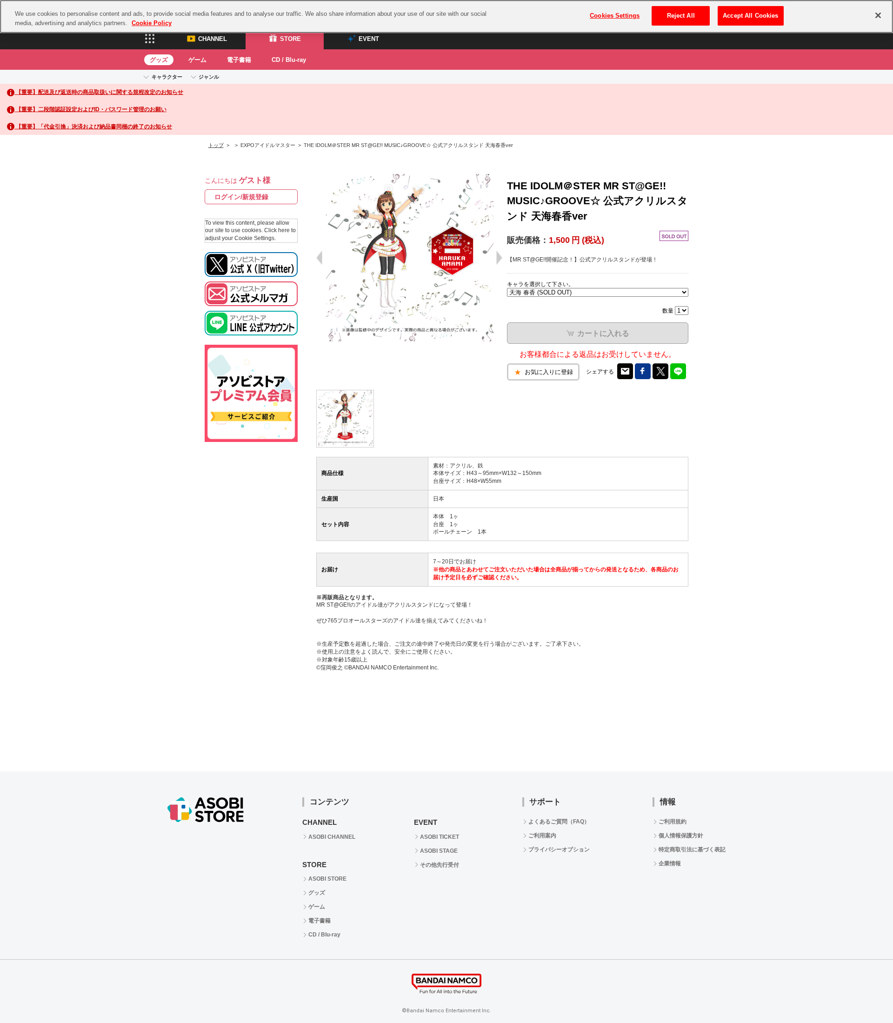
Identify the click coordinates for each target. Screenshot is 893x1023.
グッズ (159, 59)
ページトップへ (862, 992)
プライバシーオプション (559, 849)
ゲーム (197, 59)
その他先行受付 (439, 865)
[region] (446, 16)
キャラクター (167, 77)
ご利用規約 (672, 821)
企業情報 (670, 863)
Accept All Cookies (750, 15)
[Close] (878, 15)
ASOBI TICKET (439, 837)
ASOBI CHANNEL (331, 837)
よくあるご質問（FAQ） (559, 821)
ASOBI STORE (327, 879)
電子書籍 (239, 59)
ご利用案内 (542, 835)
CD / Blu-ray (289, 59)
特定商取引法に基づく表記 (692, 849)
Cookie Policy (152, 23)
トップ (216, 145)
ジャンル (209, 77)
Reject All (681, 15)
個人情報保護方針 (681, 835)
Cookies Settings (615, 15)
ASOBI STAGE (439, 851)
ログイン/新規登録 (241, 197)
